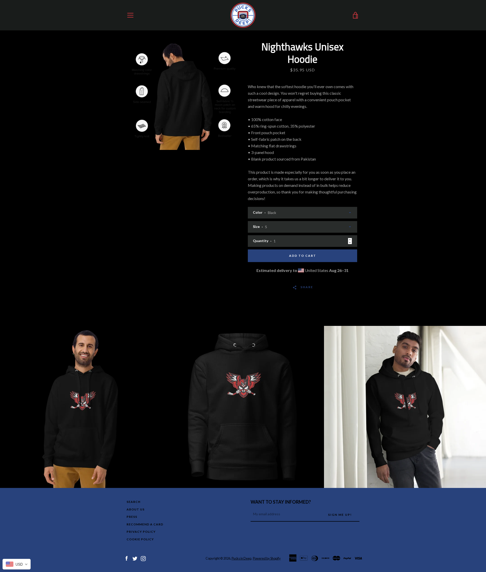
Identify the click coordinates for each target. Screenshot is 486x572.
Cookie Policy (140, 539)
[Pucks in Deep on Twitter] (134, 558)
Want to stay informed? (281, 502)
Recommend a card (145, 524)
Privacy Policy (141, 532)
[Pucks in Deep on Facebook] (126, 558)
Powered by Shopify (267, 558)
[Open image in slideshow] (183, 95)
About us (136, 509)
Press (132, 517)
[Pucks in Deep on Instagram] (143, 558)
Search (133, 502)
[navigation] (130, 15)
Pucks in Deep (241, 558)
